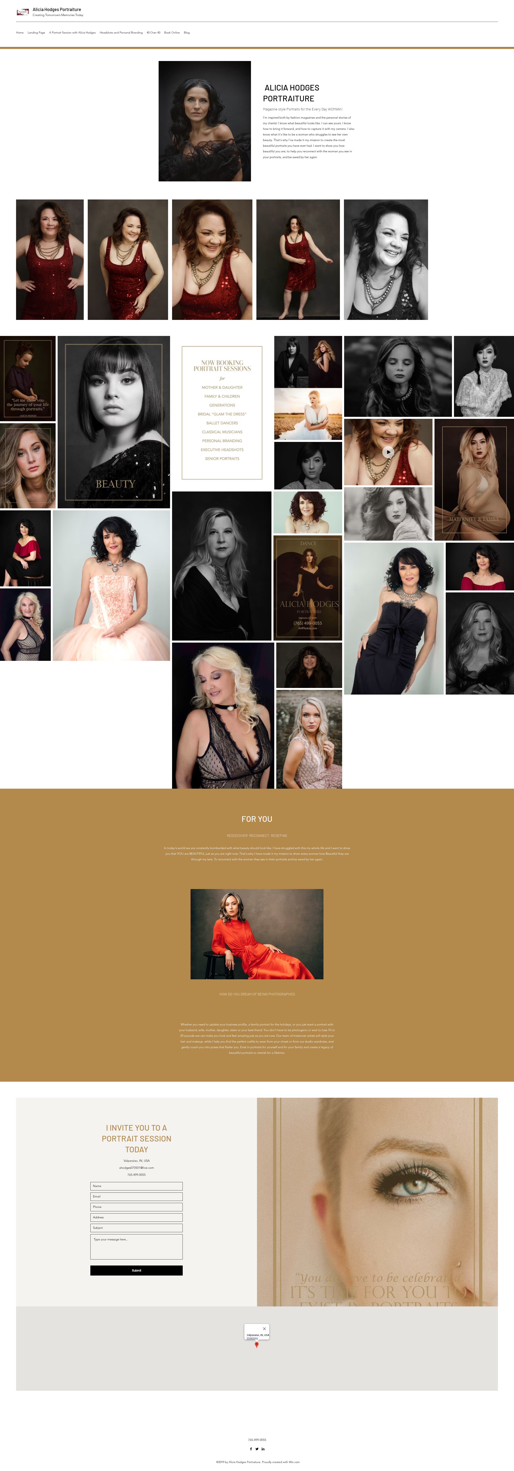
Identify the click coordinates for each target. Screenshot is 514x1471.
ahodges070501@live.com (136, 1168)
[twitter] (257, 1449)
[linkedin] (263, 1449)
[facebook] (251, 1449)
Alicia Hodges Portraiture (57, 9)
